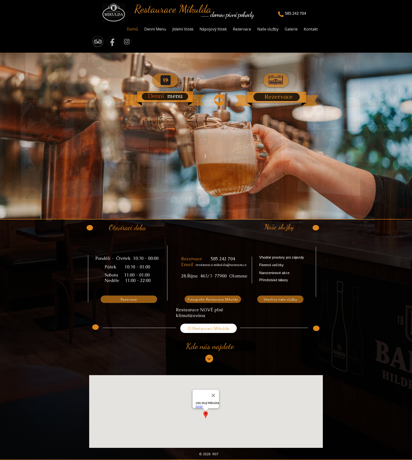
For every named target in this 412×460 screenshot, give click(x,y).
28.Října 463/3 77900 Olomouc (214, 276)
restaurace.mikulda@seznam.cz (221, 265)
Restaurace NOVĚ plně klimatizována (199, 312)
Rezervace (191, 258)
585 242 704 (223, 258)
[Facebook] (112, 41)
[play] (400, 56)
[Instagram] (126, 41)
